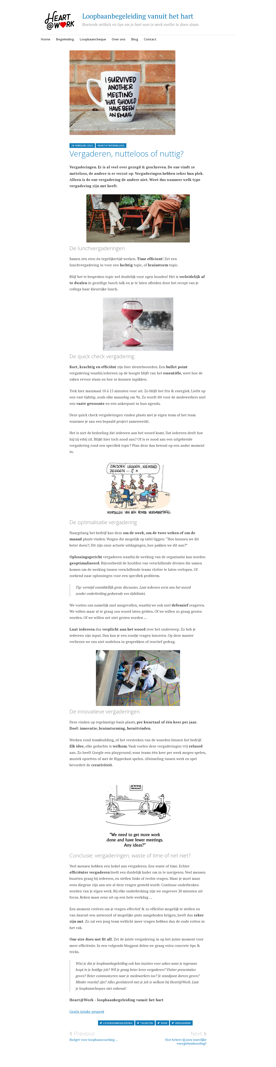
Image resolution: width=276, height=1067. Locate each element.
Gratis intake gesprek (86, 1011)
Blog (134, 39)
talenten (146, 1023)
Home (45, 39)
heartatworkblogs (111, 145)
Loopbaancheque (93, 39)
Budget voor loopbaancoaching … (93, 1036)
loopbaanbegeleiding (118, 1023)
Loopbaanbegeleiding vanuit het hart (137, 16)
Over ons (118, 39)
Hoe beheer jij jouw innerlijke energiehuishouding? (186, 1037)
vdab (164, 1023)
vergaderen (183, 1023)
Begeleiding (65, 39)
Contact (150, 39)
